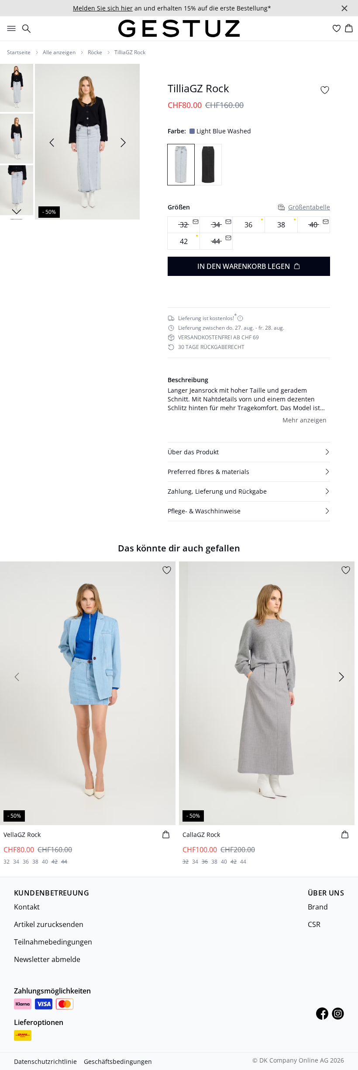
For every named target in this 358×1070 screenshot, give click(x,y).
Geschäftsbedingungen (118, 1061)
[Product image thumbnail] (16, 87)
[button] (249, 452)
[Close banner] (344, 8)
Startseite (19, 52)
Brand (318, 907)
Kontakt (27, 907)
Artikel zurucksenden (48, 924)
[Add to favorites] (325, 90)
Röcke (95, 52)
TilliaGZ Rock (129, 52)
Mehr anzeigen (304, 420)
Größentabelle (309, 207)
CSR (314, 924)
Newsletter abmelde (47, 959)
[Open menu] (9, 28)
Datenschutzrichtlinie (45, 1061)
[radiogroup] (249, 233)
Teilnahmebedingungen (53, 942)
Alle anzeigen (59, 52)
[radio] (249, 225)
